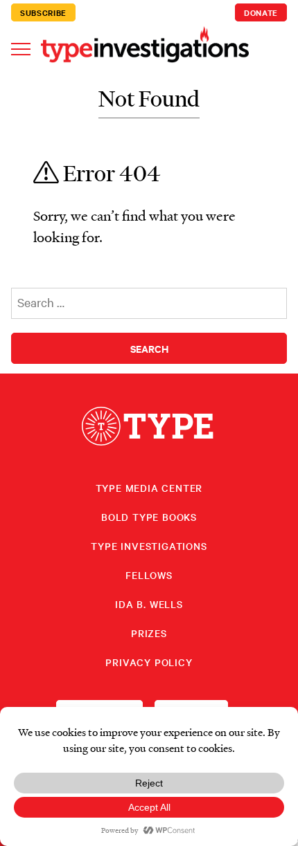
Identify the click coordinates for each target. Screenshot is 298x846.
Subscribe (43, 12)
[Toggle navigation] (20, 48)
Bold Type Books (149, 517)
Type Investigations (149, 546)
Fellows (149, 575)
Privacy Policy (148, 662)
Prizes (149, 633)
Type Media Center (149, 488)
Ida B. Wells (149, 604)
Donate (261, 12)
